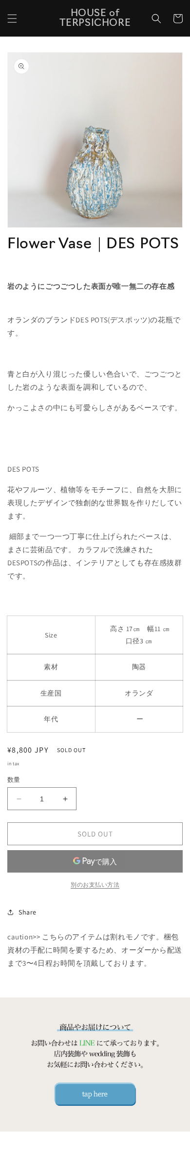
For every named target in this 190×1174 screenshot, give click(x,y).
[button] (12, 18)
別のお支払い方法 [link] (95, 884)
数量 (13, 780)
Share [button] (28, 912)
